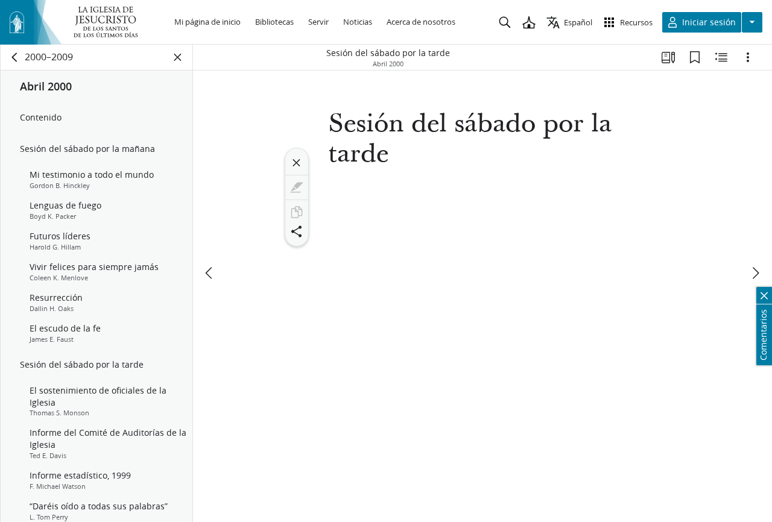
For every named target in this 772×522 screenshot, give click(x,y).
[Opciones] (748, 57)
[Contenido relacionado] (721, 57)
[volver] (15, 57)
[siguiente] (755, 273)
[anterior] (210, 273)
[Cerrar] (296, 162)
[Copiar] (296, 212)
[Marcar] (296, 187)
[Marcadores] (695, 57)
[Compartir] (296, 231)
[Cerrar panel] (178, 57)
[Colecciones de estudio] (668, 57)
